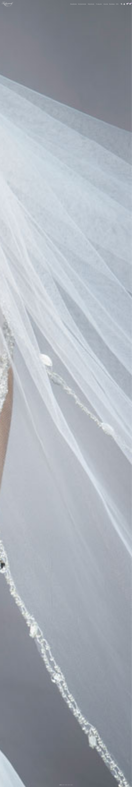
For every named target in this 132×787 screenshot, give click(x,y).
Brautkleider (73, 4)
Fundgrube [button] (99, 4)
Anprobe (106, 4)
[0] (127, 4)
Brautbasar (112, 4)
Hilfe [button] (117, 4)
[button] (124, 4)
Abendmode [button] (91, 4)
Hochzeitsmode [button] (82, 4)
